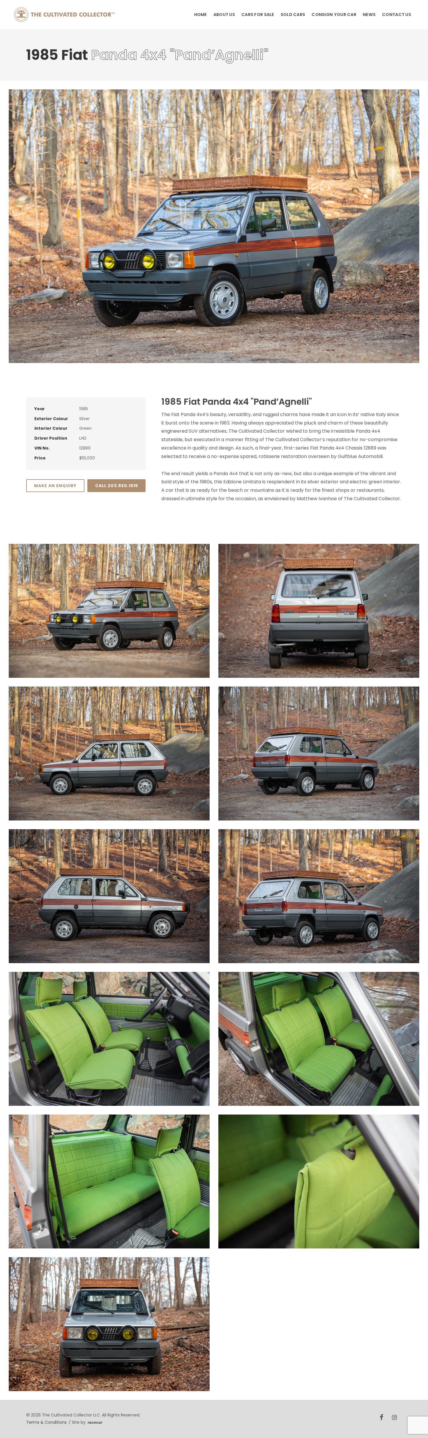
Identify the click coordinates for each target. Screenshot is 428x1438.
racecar (95, 1422)
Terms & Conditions (46, 1422)
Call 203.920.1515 (116, 486)
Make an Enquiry (55, 486)
